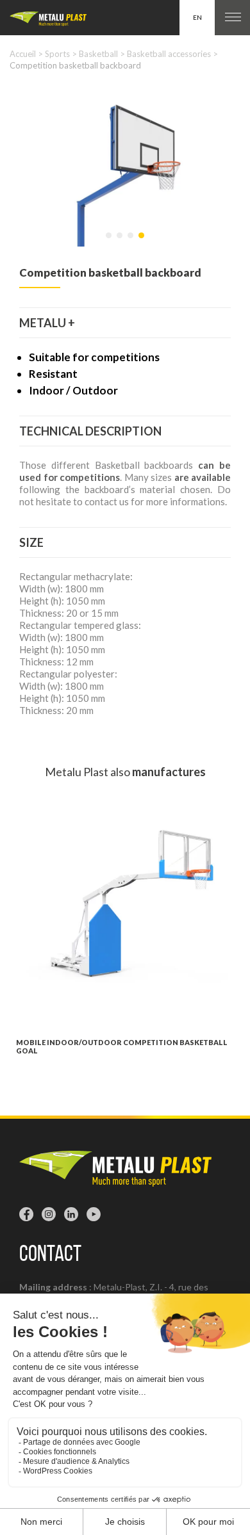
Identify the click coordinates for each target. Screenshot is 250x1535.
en (197, 17)
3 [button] (131, 241)
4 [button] (142, 241)
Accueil (23, 54)
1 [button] (109, 241)
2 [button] (120, 241)
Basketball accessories (169, 54)
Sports (57, 54)
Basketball (98, 54)
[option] (125, 165)
